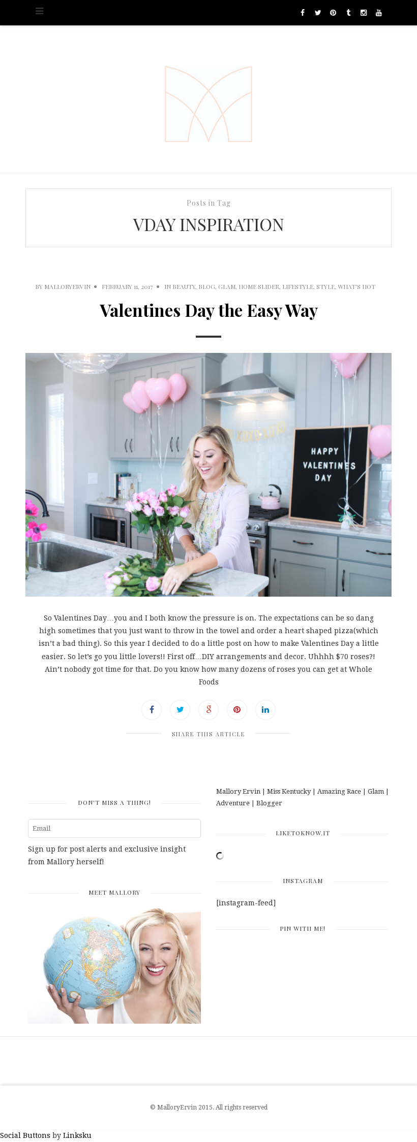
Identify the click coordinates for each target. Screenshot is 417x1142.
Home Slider (259, 286)
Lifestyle (297, 286)
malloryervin (67, 286)
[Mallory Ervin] (208, 99)
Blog (206, 286)
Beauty (183, 286)
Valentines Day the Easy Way (209, 310)
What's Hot (356, 286)
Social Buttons (25, 1135)
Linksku (77, 1135)
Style (325, 286)
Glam (226, 286)
